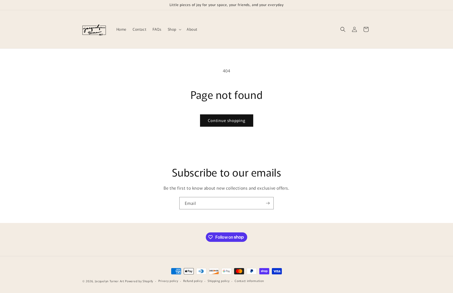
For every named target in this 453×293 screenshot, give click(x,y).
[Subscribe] (267, 203)
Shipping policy (219, 281)
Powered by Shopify (139, 281)
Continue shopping (226, 120)
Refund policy (192, 281)
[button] (174, 29)
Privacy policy (168, 281)
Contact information (249, 281)
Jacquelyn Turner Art (109, 281)
